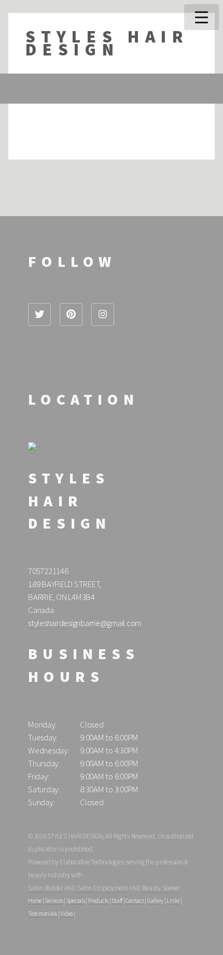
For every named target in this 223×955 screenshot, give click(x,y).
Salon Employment (102, 887)
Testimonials (42, 913)
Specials (75, 900)
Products (98, 900)
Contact (135, 900)
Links (172, 900)
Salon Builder (45, 887)
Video (66, 913)
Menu (201, 17)
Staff (117, 900)
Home (34, 900)
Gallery (155, 900)
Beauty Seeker (160, 887)
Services (54, 900)
